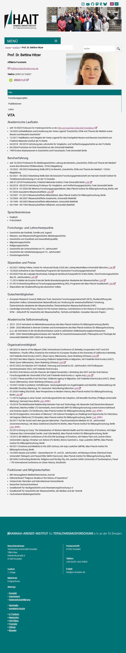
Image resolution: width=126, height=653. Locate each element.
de (112, 4)
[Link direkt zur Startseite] (23, 19)
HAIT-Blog (13, 621)
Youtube (13, 624)
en (116, 4)
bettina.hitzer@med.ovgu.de (24, 68)
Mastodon (14, 617)
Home (8, 47)
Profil (20, 80)
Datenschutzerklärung (19, 599)
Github (12, 627)
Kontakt (13, 593)
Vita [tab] (10, 92)
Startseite (13, 605)
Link (87, 182)
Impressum (14, 596)
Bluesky (12, 630)
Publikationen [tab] (14, 103)
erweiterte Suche (17, 608)
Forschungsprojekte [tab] (17, 98)
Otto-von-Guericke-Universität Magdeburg (76, 128)
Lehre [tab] (11, 109)
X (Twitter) (14, 614)
